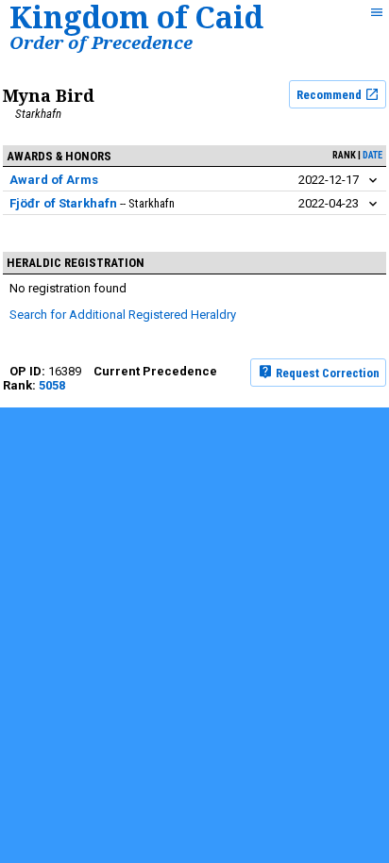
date (372, 155)
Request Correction (326, 372)
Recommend (330, 95)
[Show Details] (373, 181)
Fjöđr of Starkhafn (63, 203)
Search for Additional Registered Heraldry (122, 314)
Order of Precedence (101, 42)
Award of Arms (53, 180)
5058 (52, 385)
